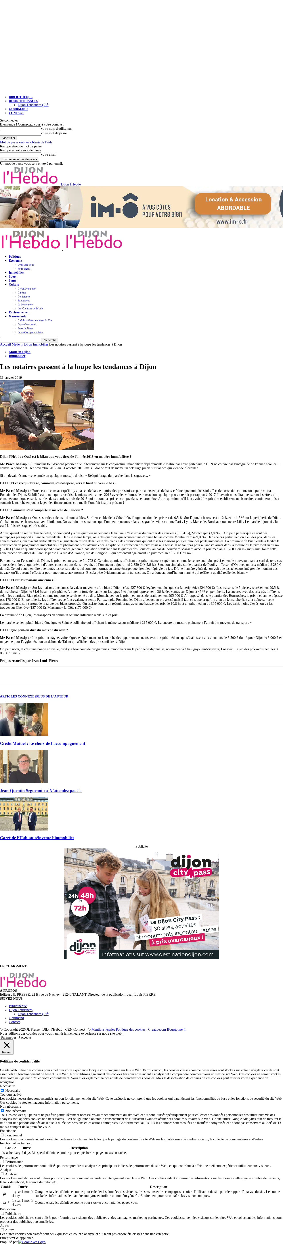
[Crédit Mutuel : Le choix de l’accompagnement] (24, 735)
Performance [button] (9, 1157)
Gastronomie (17, 316)
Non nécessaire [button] (10, 1106)
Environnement (19, 312)
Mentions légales (103, 1029)
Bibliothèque (21, 97)
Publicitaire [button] (8, 1209)
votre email (48, 154)
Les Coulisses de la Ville (30, 308)
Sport (12, 276)
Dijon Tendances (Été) (33, 105)
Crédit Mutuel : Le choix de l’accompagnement (42, 743)
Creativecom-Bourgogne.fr (167, 1029)
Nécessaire (12, 1090)
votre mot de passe (54, 133)
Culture (14, 284)
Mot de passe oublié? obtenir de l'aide (26, 142)
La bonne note (25, 304)
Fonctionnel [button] (8, 1131)
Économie (15, 260)
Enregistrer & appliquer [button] (16, 1238)
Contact (16, 113)
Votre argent (24, 268)
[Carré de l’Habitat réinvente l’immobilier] (24, 829)
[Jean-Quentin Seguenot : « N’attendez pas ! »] (24, 782)
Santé (12, 280)
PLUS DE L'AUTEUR (52, 696)
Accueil (5, 344)
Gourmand (18, 109)
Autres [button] (4, 1225)
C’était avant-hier (27, 288)
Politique (15, 256)
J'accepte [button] (25, 1037)
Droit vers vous (26, 264)
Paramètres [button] (8, 1037)
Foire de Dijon (25, 328)
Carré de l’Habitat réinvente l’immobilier (37, 837)
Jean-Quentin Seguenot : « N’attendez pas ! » (41, 790)
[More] (47, 675)
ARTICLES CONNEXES (18, 696)
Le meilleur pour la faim (30, 332)
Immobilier (16, 272)
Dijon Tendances (23, 101)
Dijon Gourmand (27, 324)
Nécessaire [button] (7, 1086)
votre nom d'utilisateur (56, 128)
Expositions (24, 300)
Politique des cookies (130, 1029)
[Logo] (31, 249)
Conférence (24, 296)
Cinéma (22, 292)
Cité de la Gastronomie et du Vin (35, 320)
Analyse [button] (5, 1170)
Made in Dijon (22, 344)
